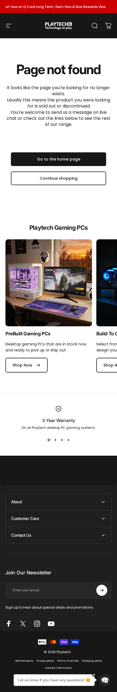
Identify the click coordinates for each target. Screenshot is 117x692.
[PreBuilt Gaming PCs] (48, 282)
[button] (105, 680)
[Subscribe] (101, 590)
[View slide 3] (62, 440)
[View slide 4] (68, 440)
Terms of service (68, 660)
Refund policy (24, 660)
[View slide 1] (48, 440)
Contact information (58, 668)
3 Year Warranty (58, 420)
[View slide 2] (55, 440)
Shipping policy (92, 660)
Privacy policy (45, 660)
